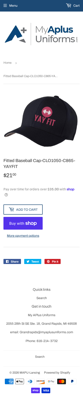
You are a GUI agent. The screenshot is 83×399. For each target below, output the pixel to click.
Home (7, 62)
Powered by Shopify (57, 372)
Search (41, 298)
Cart (76, 5)
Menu (13, 5)
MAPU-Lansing (30, 372)
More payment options (23, 235)
